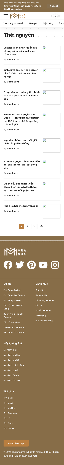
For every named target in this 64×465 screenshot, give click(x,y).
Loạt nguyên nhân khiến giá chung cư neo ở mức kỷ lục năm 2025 (20, 51)
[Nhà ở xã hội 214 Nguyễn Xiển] (51, 211)
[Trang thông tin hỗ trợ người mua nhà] (18, 16)
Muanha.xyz (13, 59)
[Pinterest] (31, 264)
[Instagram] (54, 264)
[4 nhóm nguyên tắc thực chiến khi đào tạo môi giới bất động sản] (51, 167)
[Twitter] (19, 264)
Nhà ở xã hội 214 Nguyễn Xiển (21, 205)
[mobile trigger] (7, 16)
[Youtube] (43, 264)
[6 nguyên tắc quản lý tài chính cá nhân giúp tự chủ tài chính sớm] (51, 97)
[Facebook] (8, 264)
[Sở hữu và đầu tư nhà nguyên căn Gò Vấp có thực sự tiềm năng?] (51, 75)
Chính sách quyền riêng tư (25, 6)
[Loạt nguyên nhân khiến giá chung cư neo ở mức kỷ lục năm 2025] (51, 53)
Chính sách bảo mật (26, 456)
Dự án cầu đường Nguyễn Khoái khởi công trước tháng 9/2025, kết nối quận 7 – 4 (20, 187)
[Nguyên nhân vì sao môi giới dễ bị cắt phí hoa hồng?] (51, 145)
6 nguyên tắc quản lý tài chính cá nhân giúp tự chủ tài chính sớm (22, 95)
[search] (47, 16)
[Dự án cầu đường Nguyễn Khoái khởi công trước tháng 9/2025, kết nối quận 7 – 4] (51, 189)
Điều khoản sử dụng (13, 9)
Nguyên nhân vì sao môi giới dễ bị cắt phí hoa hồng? (20, 142)
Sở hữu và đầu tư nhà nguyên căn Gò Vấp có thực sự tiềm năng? (21, 73)
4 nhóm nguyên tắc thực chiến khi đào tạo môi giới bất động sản (22, 165)
